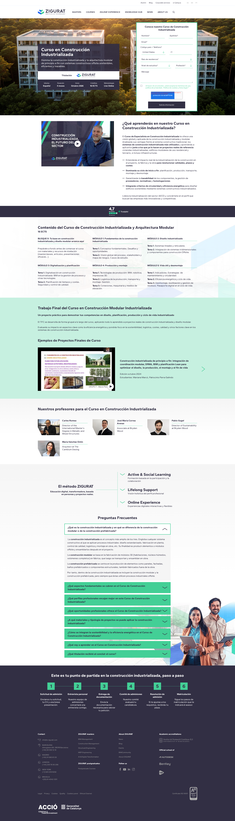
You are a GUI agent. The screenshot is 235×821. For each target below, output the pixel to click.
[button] (173, 12)
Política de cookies (170, 88)
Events (121, 748)
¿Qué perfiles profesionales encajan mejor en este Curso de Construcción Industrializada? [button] (109, 600)
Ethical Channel (86, 793)
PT (196, 3)
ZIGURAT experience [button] (110, 12)
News (121, 739)
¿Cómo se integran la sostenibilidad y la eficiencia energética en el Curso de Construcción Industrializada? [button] (110, 634)
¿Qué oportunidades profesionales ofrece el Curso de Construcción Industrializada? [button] (114, 610)
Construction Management (88, 744)
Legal (40, 793)
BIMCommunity (125, 752)
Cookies (55, 793)
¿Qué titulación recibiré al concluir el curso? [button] (92, 653)
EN (192, 3)
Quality (62, 793)
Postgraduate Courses (86, 769)
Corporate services (163, 3)
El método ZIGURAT (76, 486)
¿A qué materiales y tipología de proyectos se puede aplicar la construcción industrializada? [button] (110, 621)
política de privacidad (154, 88)
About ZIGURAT (125, 757)
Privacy (47, 793)
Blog (151, 3)
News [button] (150, 12)
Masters (76, 12)
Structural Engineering (86, 748)
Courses (90, 12)
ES (188, 3)
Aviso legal (183, 88)
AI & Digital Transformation (88, 757)
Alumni (143, 3)
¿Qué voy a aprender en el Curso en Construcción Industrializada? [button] (104, 644)
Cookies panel (72, 793)
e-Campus (177, 3)
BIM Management (85, 739)
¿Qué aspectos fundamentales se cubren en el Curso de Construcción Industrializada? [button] (106, 587)
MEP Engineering (85, 752)
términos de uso (184, 86)
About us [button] (163, 12)
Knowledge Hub (133, 12)
